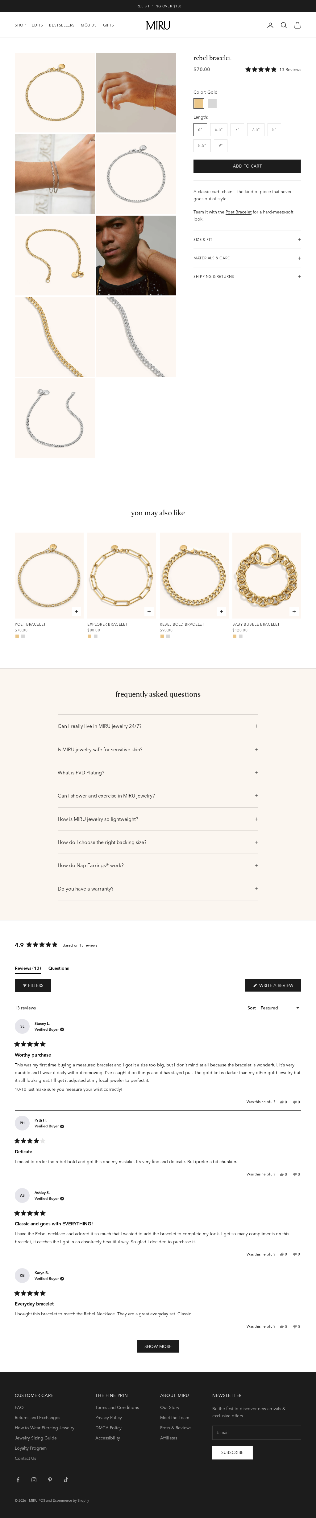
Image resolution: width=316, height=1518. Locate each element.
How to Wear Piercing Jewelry (44, 1428)
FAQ (19, 1407)
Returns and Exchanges (37, 1417)
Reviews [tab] (28, 969)
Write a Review (279, 987)
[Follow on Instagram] (34, 1480)
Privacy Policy (108, 1417)
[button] (273, 69)
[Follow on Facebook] (18, 1480)
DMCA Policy (108, 1428)
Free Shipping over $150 (158, 6)
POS (42, 1500)
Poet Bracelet (239, 212)
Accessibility (107, 1438)
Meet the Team (174, 1417)
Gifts (108, 25)
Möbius (89, 25)
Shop (20, 25)
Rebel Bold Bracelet (182, 624)
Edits (37, 25)
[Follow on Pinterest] (50, 1480)
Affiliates (168, 1438)
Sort (252, 1008)
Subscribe (232, 1452)
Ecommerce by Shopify (71, 1500)
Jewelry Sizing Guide (36, 1438)
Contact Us (25, 1458)
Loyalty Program (31, 1448)
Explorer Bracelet (107, 624)
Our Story (169, 1407)
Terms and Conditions (117, 1407)
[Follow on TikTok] (66, 1480)
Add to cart (247, 166)
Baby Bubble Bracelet (256, 624)
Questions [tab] (58, 969)
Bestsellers (62, 25)
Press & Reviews (175, 1428)
